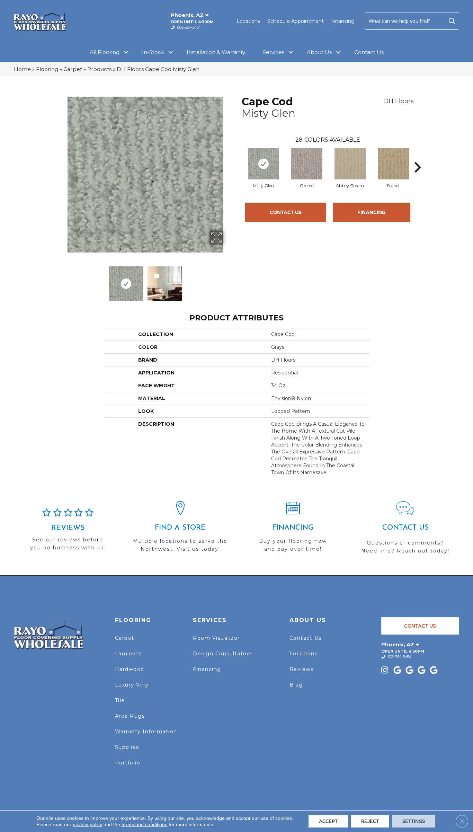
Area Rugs (130, 716)
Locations (248, 21)
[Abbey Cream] (350, 164)
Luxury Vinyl (132, 685)
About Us (319, 52)
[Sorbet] (393, 164)
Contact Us (369, 52)
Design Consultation (222, 653)
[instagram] (386, 670)
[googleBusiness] (398, 670)
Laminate (128, 653)
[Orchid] (306, 164)
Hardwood (129, 669)
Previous (62, 280)
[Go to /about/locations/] (180, 529)
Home (22, 69)
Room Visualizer (216, 638)
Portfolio (128, 763)
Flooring (47, 69)
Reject (370, 821)
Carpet (72, 69)
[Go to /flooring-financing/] (292, 529)
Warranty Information (146, 731)
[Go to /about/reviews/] (67, 532)
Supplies (127, 747)
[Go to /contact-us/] (405, 530)
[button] (452, 21)
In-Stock (153, 52)
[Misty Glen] (263, 164)
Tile (120, 700)
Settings (413, 821)
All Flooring (104, 52)
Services (273, 52)
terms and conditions (144, 824)
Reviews (301, 669)
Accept (328, 821)
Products (99, 69)
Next (227, 280)
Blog (296, 685)
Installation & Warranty (216, 52)
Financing (343, 21)
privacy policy (87, 824)
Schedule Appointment (295, 21)
